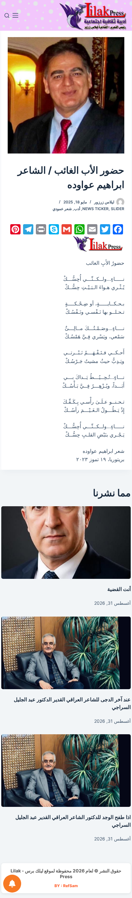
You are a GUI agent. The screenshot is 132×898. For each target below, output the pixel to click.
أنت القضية (119, 589)
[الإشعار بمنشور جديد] (12, 884)
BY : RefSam (66, 885)
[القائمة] (15, 15)
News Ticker (95, 208)
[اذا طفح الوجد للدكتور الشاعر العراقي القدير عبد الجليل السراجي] (66, 770)
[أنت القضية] (66, 542)
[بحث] (6, 15)
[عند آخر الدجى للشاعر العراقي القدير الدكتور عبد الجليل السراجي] (66, 653)
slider (117, 208)
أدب (77, 208)
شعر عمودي (62, 208)
